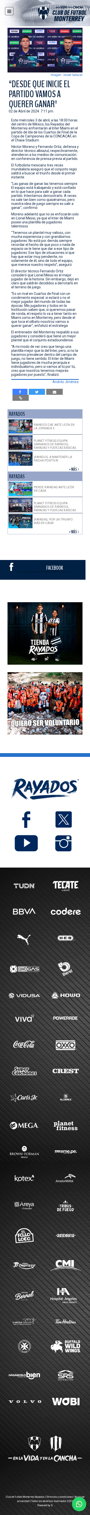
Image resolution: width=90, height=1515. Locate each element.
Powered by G (45, 1505)
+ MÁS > (74, 469)
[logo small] (53, 14)
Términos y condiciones (59, 1497)
